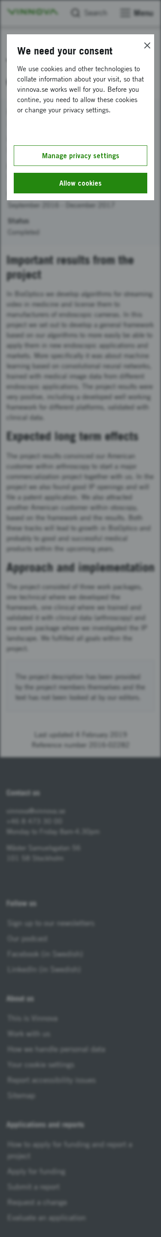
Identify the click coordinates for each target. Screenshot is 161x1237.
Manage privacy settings (80, 155)
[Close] (147, 45)
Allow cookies (80, 183)
